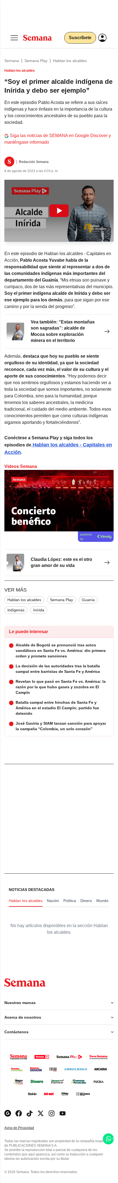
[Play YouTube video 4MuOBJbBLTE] (59, 210)
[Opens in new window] (18, 1113)
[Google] (7, 1113)
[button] (59, 211)
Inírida (38, 610)
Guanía (88, 600)
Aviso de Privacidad (25, 1128)
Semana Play (35, 60)
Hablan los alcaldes (70, 60)
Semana (11, 60)
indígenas (15, 610)
